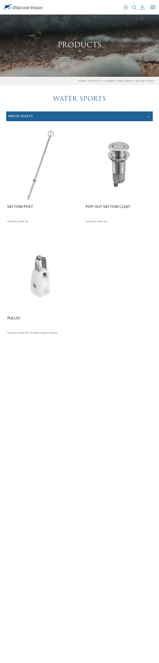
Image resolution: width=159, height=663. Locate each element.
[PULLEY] (40, 276)
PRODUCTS (95, 81)
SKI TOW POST (20, 207)
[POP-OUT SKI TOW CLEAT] (119, 164)
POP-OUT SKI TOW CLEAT (108, 207)
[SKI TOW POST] (40, 164)
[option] (79, 46)
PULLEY (13, 318)
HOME (82, 81)
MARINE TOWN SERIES (119, 81)
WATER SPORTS (145, 81)
